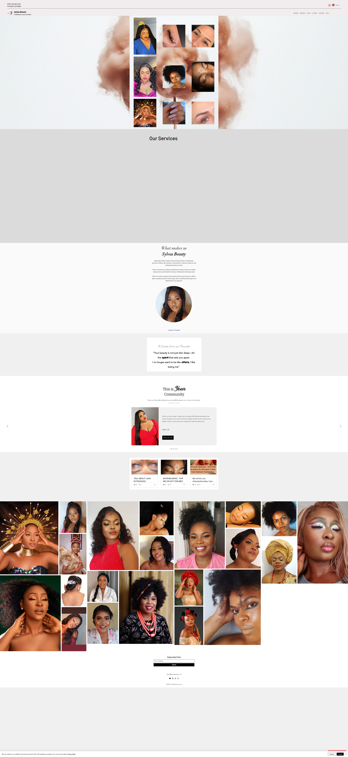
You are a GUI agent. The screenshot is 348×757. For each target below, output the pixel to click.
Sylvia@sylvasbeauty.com (174, 674)
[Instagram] (334, 13)
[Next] (340, 426)
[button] (329, 4)
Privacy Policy (72, 754)
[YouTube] (332, 13)
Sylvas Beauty (20, 12)
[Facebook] (340, 13)
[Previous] (7, 426)
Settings (331, 754)
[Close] (346, 754)
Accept (340, 754)
